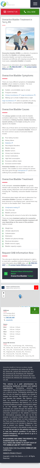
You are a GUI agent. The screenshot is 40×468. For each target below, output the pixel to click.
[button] (20, 296)
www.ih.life (9, 320)
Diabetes (8, 143)
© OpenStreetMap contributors (33, 306)
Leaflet (22, 306)
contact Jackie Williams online (21, 265)
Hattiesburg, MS (16, 369)
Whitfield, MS (18, 377)
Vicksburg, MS (27, 377)
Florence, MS (18, 375)
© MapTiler (26, 306)
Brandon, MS (9, 375)
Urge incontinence (8, 101)
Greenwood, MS (10, 373)
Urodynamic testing (11, 207)
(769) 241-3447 (10, 317)
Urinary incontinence (12, 95)
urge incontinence (27, 95)
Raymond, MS (26, 371)
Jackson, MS (17, 371)
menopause (22, 170)
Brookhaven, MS (21, 373)
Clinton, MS (9, 371)
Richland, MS (9, 377)
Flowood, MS (27, 375)
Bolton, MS (25, 369)
